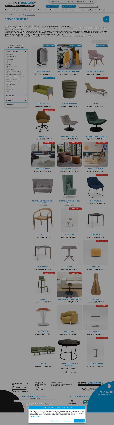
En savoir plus (35, 416)
